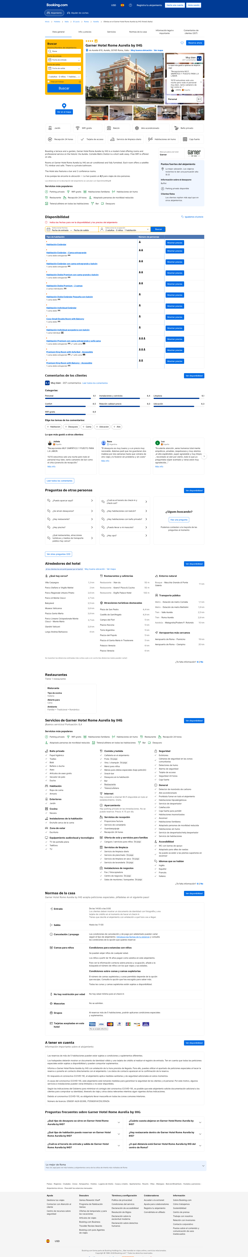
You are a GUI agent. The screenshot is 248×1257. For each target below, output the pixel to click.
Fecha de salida (53, 64)
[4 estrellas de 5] (89, 41)
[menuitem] (54, 13)
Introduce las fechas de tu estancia (133, 937)
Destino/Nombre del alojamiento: (62, 47)
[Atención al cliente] (130, 5)
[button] (64, 76)
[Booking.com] (57, 5)
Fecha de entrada (54, 56)
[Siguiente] (201, 82)
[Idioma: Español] (122, 5)
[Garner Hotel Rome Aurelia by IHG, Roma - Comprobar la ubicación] (87, 50)
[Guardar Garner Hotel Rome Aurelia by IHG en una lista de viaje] (182, 42)
